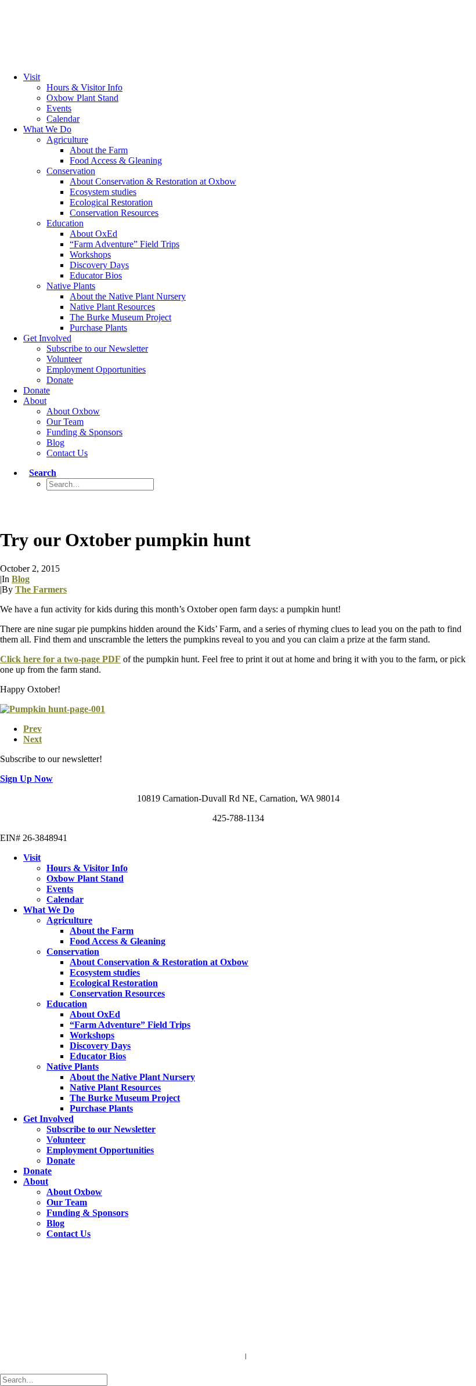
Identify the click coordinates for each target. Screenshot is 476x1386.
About (34, 401)
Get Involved (47, 338)
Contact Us (67, 453)
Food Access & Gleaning (116, 160)
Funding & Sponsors (84, 432)
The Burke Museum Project (120, 317)
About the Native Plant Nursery (128, 296)
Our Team (65, 422)
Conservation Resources (114, 213)
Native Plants (70, 286)
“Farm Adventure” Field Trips (124, 244)
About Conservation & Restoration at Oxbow (153, 181)
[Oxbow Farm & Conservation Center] (238, 23)
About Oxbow (73, 411)
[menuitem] (249, 98)
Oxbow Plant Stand (82, 98)
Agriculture (67, 140)
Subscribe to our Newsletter (97, 348)
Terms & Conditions (213, 1355)
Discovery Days (99, 265)
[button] (39, 473)
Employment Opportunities (96, 369)
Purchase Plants (98, 328)
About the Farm (99, 150)
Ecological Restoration (111, 202)
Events (58, 108)
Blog (55, 442)
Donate (59, 380)
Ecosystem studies (103, 192)
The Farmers (41, 589)
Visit (31, 77)
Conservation (70, 171)
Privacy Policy (270, 1355)
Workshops (90, 254)
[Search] (56, 1379)
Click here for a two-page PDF (60, 659)
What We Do (47, 129)
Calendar (63, 119)
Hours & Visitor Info (84, 87)
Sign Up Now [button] (26, 779)
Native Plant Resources (112, 307)
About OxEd (93, 234)
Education (65, 223)
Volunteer (64, 359)
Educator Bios (96, 275)
